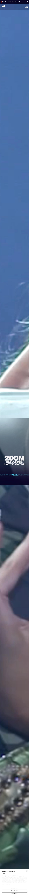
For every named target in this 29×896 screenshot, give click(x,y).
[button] (27, 1)
